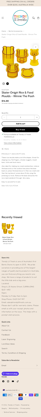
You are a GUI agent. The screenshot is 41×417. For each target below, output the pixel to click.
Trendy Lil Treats (13, 405)
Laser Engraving (8, 339)
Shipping (10, 103)
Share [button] (6, 149)
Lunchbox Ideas (8, 344)
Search (5, 348)
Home (4, 31)
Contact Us (6, 330)
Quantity (5, 113)
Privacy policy (25, 408)
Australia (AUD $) (12, 390)
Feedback (6, 335)
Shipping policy (22, 412)
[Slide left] (4, 84)
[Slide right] (8, 84)
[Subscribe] (37, 365)
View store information (13, 143)
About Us (5, 326)
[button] (2, 17)
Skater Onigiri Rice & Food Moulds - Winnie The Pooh (19, 35)
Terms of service (9, 412)
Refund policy (13, 408)
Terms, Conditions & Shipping (14, 353)
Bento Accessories (15, 31)
